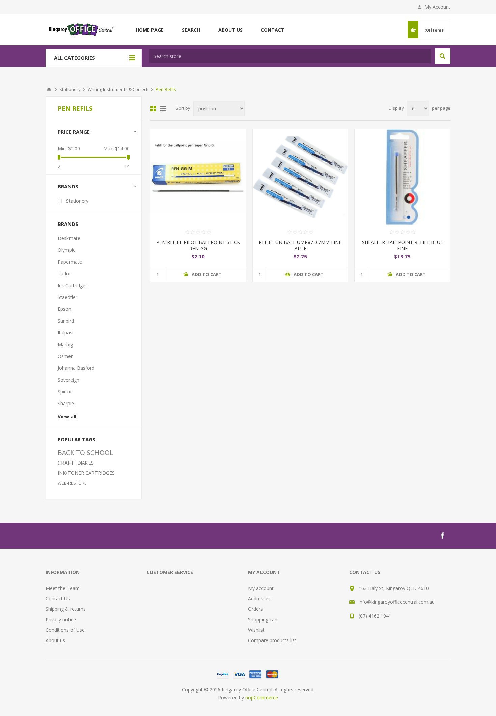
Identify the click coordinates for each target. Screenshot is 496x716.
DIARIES (86, 462)
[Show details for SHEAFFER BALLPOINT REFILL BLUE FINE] (402, 177)
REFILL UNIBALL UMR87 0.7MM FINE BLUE (300, 245)
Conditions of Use (65, 630)
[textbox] (290, 56)
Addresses (259, 598)
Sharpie (66, 403)
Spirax (64, 391)
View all (67, 416)
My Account (437, 7)
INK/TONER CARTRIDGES (86, 473)
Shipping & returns (66, 609)
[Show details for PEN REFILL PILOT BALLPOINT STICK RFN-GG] (198, 177)
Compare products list (272, 640)
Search (442, 56)
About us (55, 640)
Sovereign (68, 380)
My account (261, 588)
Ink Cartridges (73, 285)
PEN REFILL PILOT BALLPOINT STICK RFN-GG (198, 245)
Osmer (65, 356)
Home (49, 89)
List (163, 108)
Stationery (77, 201)
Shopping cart (263, 619)
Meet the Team (63, 588)
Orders (255, 609)
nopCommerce (261, 697)
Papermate (70, 262)
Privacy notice (61, 619)
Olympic (66, 250)
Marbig (65, 344)
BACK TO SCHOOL (85, 452)
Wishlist (256, 630)
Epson (64, 309)
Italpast (66, 332)
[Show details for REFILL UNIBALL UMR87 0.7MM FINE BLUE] (300, 177)
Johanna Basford (76, 368)
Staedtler (67, 297)
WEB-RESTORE (72, 483)
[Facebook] (442, 535)
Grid (153, 108)
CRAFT (66, 463)
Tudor (64, 273)
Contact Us (58, 598)
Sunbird (66, 321)
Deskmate (69, 238)
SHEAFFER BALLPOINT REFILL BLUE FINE (402, 245)
